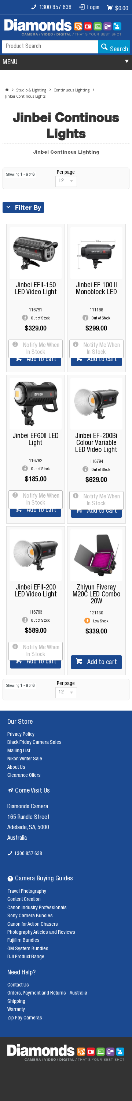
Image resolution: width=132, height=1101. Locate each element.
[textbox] (50, 46)
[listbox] (66, 181)
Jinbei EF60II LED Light (35, 440)
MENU (10, 62)
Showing (20, 175)
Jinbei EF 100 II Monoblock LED (96, 289)
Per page (66, 172)
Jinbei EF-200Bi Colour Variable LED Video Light (96, 443)
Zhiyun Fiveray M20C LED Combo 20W (96, 594)
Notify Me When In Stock (40, 349)
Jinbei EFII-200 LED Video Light (36, 591)
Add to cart (40, 359)
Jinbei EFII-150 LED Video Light (36, 289)
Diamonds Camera (27, 807)
